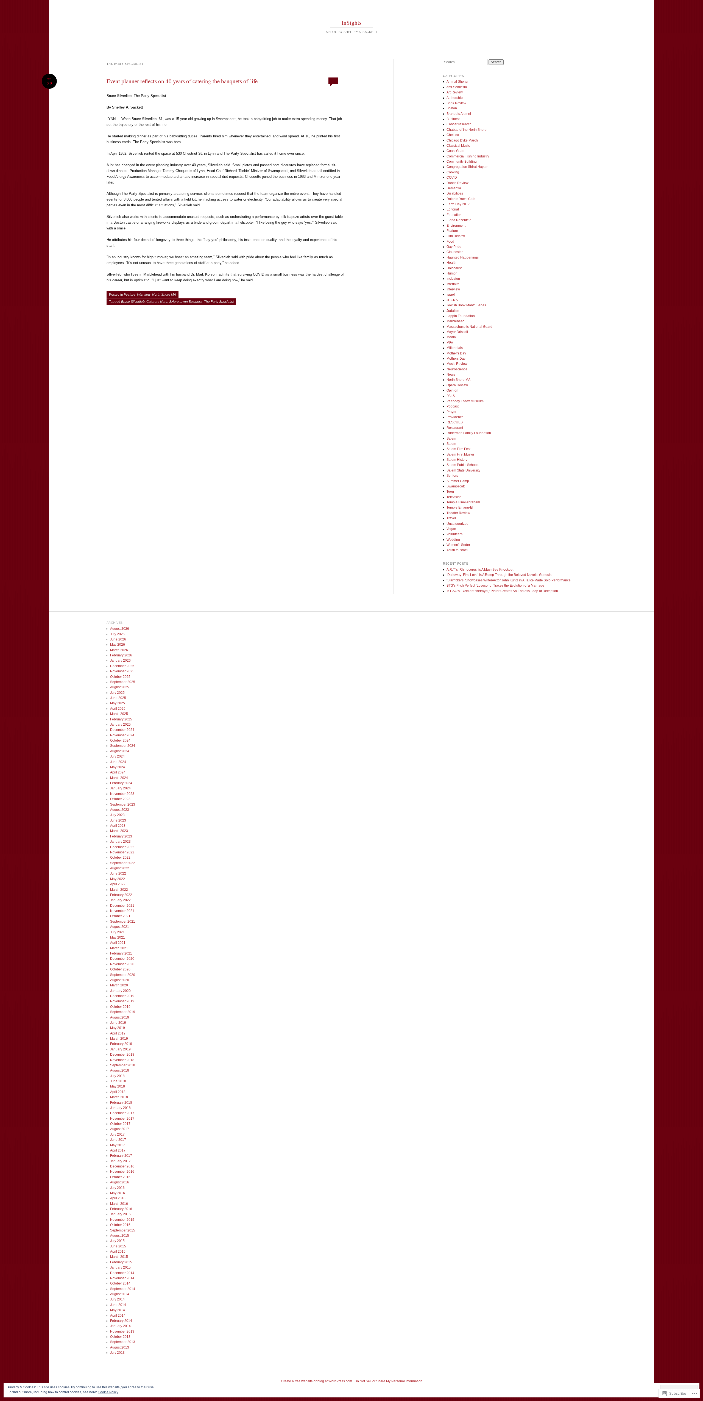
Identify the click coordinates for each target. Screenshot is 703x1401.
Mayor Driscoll (457, 332)
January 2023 (120, 842)
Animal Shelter (457, 82)
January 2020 (120, 991)
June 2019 (118, 1023)
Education (454, 215)
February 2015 (121, 1262)
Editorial (453, 209)
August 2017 (119, 1129)
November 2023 (122, 794)
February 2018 (121, 1103)
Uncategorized (457, 524)
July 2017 (117, 1134)
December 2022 (122, 847)
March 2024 (119, 778)
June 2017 (118, 1140)
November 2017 (122, 1118)
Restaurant (455, 428)
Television (454, 497)
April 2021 (117, 943)
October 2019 (120, 1007)
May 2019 (117, 1028)
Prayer (451, 412)
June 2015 (118, 1246)
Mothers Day (456, 358)
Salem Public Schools (463, 465)
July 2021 (117, 932)
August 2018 (119, 1070)
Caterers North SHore (162, 302)
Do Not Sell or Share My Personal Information (388, 1381)
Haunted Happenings (463, 257)
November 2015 (122, 1220)
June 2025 (118, 698)
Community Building (462, 161)
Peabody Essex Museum (465, 401)
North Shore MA (164, 294)
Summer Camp (458, 481)
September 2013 (122, 1342)
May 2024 (117, 767)
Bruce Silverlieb (133, 302)
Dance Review (457, 183)
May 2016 (117, 1193)
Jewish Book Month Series (466, 305)
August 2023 (119, 810)
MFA (450, 343)
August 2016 (119, 1182)
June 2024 (118, 762)
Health (451, 263)
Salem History (457, 460)
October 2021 (120, 916)
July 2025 (117, 693)
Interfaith (453, 284)
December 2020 (122, 959)
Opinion (452, 390)
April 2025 (117, 709)
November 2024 (122, 735)
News (451, 374)
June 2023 (118, 820)
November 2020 (122, 964)
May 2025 (117, 703)
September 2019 (122, 1012)
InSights (351, 22)
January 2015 (120, 1267)
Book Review (456, 103)
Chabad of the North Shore (467, 130)
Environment (456, 226)
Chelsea (453, 135)
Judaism (453, 311)
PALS (451, 396)
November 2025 (122, 671)
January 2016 (120, 1214)
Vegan (451, 529)
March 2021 (119, 948)
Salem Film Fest (458, 449)
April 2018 (117, 1092)
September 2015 (122, 1230)
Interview (143, 294)
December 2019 (122, 996)
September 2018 (122, 1065)
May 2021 (117, 937)
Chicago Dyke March (462, 140)
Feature (129, 294)
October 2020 (120, 969)
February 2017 (121, 1156)
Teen (450, 491)
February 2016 (121, 1209)
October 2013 (120, 1337)
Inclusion (453, 279)
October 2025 (120, 677)
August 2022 (119, 868)
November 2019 (122, 1001)
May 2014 (117, 1310)
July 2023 (117, 815)
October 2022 (120, 857)
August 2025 (119, 687)
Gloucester (455, 252)
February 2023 (121, 836)
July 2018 (117, 1076)
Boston (452, 108)
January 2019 (120, 1049)
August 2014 (119, 1294)
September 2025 (122, 682)
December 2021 (122, 906)
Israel (451, 294)
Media (451, 337)
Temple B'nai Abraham (463, 502)
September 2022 (122, 863)
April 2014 (117, 1315)
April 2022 (117, 884)
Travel (451, 518)
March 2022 (119, 890)
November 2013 (122, 1331)
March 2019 (119, 1039)
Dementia (454, 188)
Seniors (452, 476)
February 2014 (121, 1321)
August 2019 (119, 1017)
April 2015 (117, 1251)
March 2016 (119, 1204)
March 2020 (119, 985)
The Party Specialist (219, 302)
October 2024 (120, 740)
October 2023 (120, 799)
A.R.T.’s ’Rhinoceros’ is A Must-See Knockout (480, 570)
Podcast (453, 406)
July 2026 (117, 634)
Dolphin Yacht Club (461, 199)
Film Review (456, 236)
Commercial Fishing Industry (468, 156)
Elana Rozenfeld (459, 220)
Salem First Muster (460, 454)
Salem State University (463, 470)
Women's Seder (458, 545)
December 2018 (122, 1054)
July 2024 (117, 756)
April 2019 (117, 1033)
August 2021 (119, 927)
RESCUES (455, 422)
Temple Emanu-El (460, 507)
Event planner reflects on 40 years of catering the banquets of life (182, 81)
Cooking (453, 172)
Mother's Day (456, 353)
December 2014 (122, 1273)
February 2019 (121, 1044)
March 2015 (119, 1257)
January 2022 (120, 900)
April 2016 (117, 1198)
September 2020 (122, 975)
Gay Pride (454, 247)
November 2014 (122, 1278)
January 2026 (120, 660)
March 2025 (119, 714)
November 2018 (122, 1060)
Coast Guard (456, 151)
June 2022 (118, 873)
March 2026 (119, 650)
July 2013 (117, 1353)
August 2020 (119, 980)
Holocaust (454, 268)
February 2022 (121, 895)
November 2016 (122, 1171)
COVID (452, 177)
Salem (451, 438)
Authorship (455, 98)
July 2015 (117, 1241)
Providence (455, 417)
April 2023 (117, 826)
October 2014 (120, 1283)
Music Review (457, 364)
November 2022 (122, 852)
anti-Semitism (457, 87)
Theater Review (458, 513)
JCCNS (452, 300)
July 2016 (117, 1188)
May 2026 (117, 645)
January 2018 (120, 1108)
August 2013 (119, 1347)
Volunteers (454, 534)
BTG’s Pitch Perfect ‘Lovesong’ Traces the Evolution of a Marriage (495, 585)
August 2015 (119, 1236)
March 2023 (119, 831)
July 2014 (117, 1299)
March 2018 (119, 1097)
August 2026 (119, 629)
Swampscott (456, 486)
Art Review (455, 92)
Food (450, 241)
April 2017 (117, 1150)
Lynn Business (191, 302)
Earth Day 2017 (458, 204)
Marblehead (456, 321)
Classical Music (458, 146)
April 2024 (117, 772)
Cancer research (459, 124)
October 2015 (120, 1225)
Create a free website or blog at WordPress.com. (317, 1381)
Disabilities (455, 193)
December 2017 (122, 1113)
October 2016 (120, 1177)
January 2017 (120, 1161)
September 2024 (122, 746)
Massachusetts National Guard (469, 327)
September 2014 (122, 1289)
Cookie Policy (108, 1392)
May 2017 (117, 1145)
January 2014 (120, 1326)
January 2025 (120, 724)
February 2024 (121, 783)
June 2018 (118, 1081)
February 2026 (121, 655)
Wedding (453, 540)
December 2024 (122, 730)
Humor (452, 273)
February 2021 (121, 953)
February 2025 (121, 719)
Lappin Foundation (461, 316)
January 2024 (120, 788)
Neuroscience (457, 369)
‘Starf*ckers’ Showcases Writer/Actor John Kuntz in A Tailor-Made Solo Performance (509, 580)
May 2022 (117, 879)
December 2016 (122, 1166)
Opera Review (457, 385)
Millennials (455, 348)
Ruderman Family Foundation (469, 433)
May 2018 (117, 1086)
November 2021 (122, 911)
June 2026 (118, 639)
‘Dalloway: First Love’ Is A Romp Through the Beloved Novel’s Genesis (499, 575)
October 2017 (120, 1124)
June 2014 (118, 1305)
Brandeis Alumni (459, 114)
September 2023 (122, 804)
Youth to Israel (457, 550)
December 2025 (122, 666)
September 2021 (122, 921)
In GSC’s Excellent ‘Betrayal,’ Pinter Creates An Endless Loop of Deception (502, 591)
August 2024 (119, 751)
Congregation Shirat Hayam (467, 167)
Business (453, 119)
